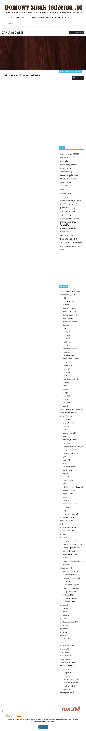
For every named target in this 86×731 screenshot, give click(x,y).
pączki (73, 235)
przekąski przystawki (69, 622)
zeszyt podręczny (67, 693)
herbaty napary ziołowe (72, 548)
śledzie (66, 625)
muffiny (66, 369)
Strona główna (14, 17)
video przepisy (66, 659)
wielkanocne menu (68, 246)
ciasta (76, 153)
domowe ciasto (64, 189)
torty (65, 399)
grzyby (71, 204)
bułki (65, 608)
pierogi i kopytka (69, 450)
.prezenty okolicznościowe (70, 291)
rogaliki (66, 389)
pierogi (62, 218)
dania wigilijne (71, 575)
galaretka (63, 204)
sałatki (32, 17)
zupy (65, 473)
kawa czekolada (69, 551)
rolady (66, 392)
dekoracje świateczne (71, 679)
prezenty (66, 689)
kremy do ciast (68, 494)
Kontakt (11, 23)
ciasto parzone (69, 325)
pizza (63, 618)
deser (79, 186)
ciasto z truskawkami (67, 186)
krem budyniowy (73, 208)
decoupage (67, 676)
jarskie (66, 430)
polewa (66, 382)
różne (68, 335)
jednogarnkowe (69, 433)
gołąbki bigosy (68, 423)
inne (65, 483)
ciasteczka (64, 157)
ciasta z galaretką (70, 311)
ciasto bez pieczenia (68, 164)
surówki (66, 460)
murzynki (66, 372)
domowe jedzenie (66, 193)
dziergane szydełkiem (71, 683)
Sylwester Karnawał (71, 588)
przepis (76, 218)
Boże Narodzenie (70, 571)
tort (68, 242)
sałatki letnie (68, 639)
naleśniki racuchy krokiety (73, 446)
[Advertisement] (43, 53)
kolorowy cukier (69, 490)
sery (62, 642)
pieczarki (73, 215)
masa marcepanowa (70, 504)
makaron (67, 211)
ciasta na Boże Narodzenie (71, 409)
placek (69, 218)
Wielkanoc (68, 595)
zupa (79, 246)
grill (62, 524)
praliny (66, 386)
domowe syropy (69, 541)
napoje (48, 17)
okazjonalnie (66, 568)
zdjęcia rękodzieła (67, 666)
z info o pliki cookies (68, 662)
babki (65, 298)
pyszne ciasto (64, 235)
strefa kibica (65, 656)
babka (62, 154)
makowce (67, 352)
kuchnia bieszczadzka (68, 527)
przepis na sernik (68, 228)
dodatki (66, 338)
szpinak (62, 242)
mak (61, 211)
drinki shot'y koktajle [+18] (73, 544)
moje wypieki (64, 215)
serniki (66, 396)
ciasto (64, 161)
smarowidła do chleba (69, 645)
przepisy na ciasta (66, 231)
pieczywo (58, 17)
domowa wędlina (67, 521)
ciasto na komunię (66, 172)
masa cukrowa (68, 500)
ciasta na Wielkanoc (68, 413)
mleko (65, 558)
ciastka (73, 158)
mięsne (66, 443)
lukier (65, 497)
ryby (65, 457)
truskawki (76, 242)
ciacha (24, 17)
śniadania (64, 649)
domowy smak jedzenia (70, 200)
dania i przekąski (72, 585)
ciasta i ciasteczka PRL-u (72, 308)
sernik (73, 238)
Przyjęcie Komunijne (71, 578)
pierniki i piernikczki (70, 379)
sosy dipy (64, 652)
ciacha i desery (67, 295)
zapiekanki (67, 470)
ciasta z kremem (70, 315)
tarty (65, 463)
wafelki (66, 406)
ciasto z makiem (65, 182)
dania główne (66, 416)
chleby (66, 612)
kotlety (66, 436)
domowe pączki (65, 197)
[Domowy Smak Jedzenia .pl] (43, 7)
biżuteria (67, 669)
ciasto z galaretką (69, 175)
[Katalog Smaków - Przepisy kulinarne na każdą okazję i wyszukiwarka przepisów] (31, 711)
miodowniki (68, 365)
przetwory (64, 629)
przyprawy (64, 632)
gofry (65, 345)
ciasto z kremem (68, 179)
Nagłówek (64, 534)
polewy (66, 507)
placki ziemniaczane (71, 453)
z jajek (65, 510)
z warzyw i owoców (70, 514)
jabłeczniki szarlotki (70, 349)
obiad (41, 17)
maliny (74, 211)
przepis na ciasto (68, 223)
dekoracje (64, 477)
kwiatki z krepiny (69, 686)
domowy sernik (76, 197)
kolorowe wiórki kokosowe (73, 487)
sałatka (64, 238)
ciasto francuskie (67, 168)
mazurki (66, 362)
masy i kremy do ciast (71, 359)
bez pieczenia (68, 301)
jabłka (63, 207)
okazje (67, 17)
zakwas (66, 615)
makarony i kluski (70, 440)
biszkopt (69, 154)
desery (66, 328)
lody (67, 332)
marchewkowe (68, 355)
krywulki (68, 672)
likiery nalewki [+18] (70, 554)
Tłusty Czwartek (69, 591)
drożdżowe (67, 342)
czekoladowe (68, 480)
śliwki (62, 250)
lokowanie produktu (68, 531)
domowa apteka (67, 517)
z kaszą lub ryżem (69, 467)
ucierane (67, 403)
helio (76, 204)
